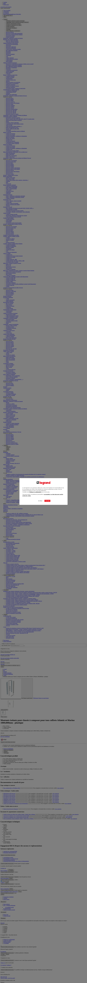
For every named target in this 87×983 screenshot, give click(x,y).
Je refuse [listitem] (40, 500)
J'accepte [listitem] (47, 500)
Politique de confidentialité (35, 492)
